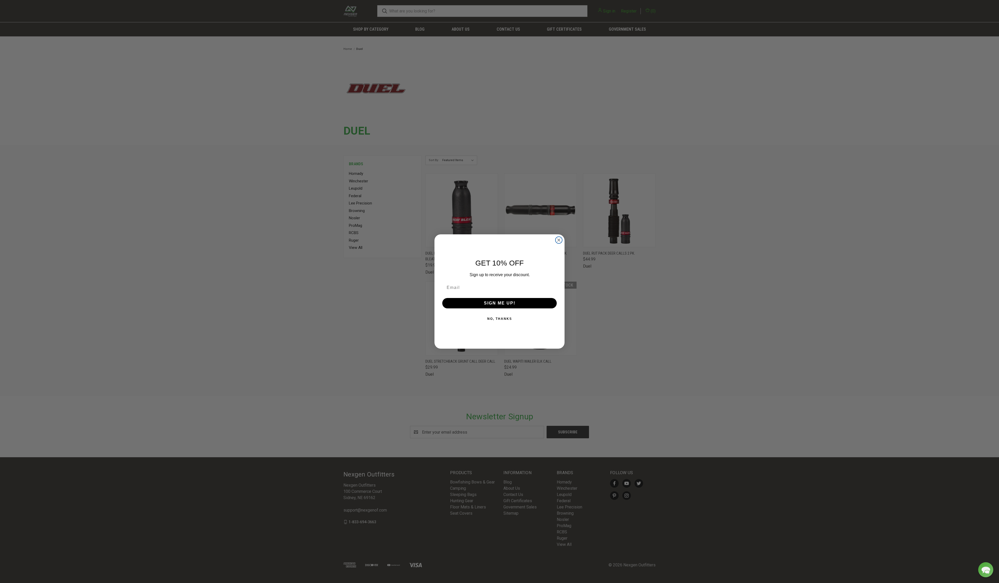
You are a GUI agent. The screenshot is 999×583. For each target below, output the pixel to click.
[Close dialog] (559, 240)
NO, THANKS (499, 319)
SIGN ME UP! (499, 303)
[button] (985, 569)
